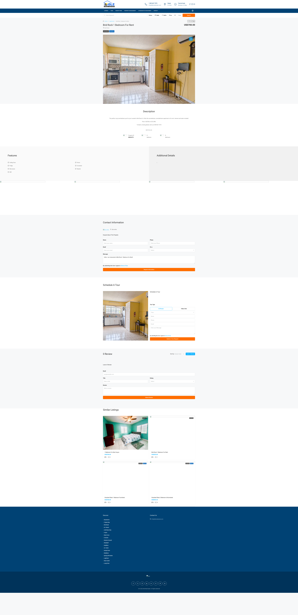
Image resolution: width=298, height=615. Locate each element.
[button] (188, 21)
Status (150, 15)
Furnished (79, 165)
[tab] (191, 39)
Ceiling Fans (13, 162)
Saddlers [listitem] (106, 545)
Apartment (111, 21)
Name (104, 240)
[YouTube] (156, 583)
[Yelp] (165, 583)
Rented (112, 31)
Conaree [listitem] (106, 537)
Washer (79, 169)
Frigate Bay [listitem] (107, 522)
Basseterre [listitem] (106, 519)
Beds (157, 15)
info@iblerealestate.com (155, 5)
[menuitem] (192, 10)
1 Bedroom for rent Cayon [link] (112, 452)
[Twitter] (138, 583)
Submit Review (149, 397)
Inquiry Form (118, 10)
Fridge (11, 165)
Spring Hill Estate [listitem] (108, 555)
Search (189, 15)
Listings (106, 10)
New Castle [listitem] (107, 560)
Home (106, 21)
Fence (78, 162)
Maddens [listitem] (106, 553)
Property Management (130, 10)
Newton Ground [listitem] (108, 540)
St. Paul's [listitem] (106, 548)
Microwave (12, 169)
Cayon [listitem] (105, 532)
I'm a (151, 247)
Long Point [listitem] (106, 563)
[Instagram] (142, 583)
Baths (164, 15)
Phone (151, 240)
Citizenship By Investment (144, 10)
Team (112, 10)
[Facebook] (133, 583)
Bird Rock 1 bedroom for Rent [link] (159, 452)
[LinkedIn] (147, 583)
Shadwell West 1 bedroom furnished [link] (115, 497)
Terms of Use (124, 265)
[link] (125, 433)
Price (170, 15)
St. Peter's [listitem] (106, 527)
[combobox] (172, 250)
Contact (156, 10)
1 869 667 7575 (153, 3)
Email (104, 247)
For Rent (106, 31)
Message (105, 254)
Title (104, 378)
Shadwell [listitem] (106, 542)
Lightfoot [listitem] (106, 558)
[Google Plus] (151, 583)
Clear (179, 15)
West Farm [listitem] (106, 535)
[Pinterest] (160, 583)
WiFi (11, 172)
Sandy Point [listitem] (107, 550)
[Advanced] (175, 15)
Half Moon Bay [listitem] (107, 530)
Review (105, 385)
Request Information (149, 269)
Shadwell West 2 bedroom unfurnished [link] (162, 497)
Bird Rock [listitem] (106, 524)
